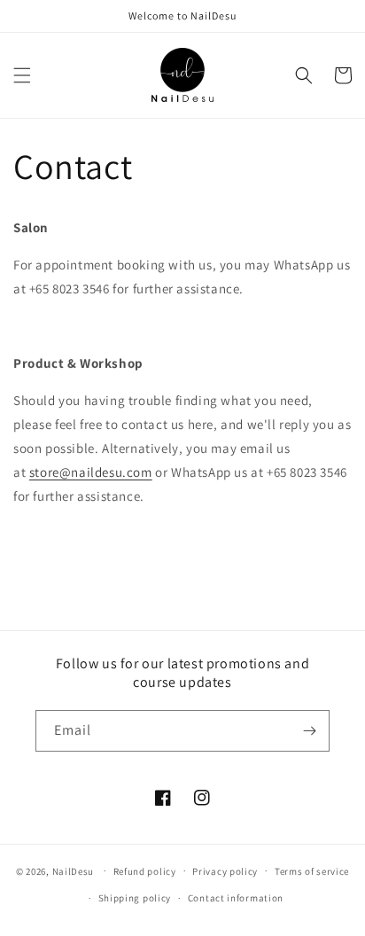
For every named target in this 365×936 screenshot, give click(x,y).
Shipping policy (135, 898)
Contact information (235, 898)
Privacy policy (225, 871)
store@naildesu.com (90, 472)
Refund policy (144, 871)
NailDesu (73, 870)
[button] (22, 75)
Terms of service (312, 871)
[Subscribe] (309, 731)
